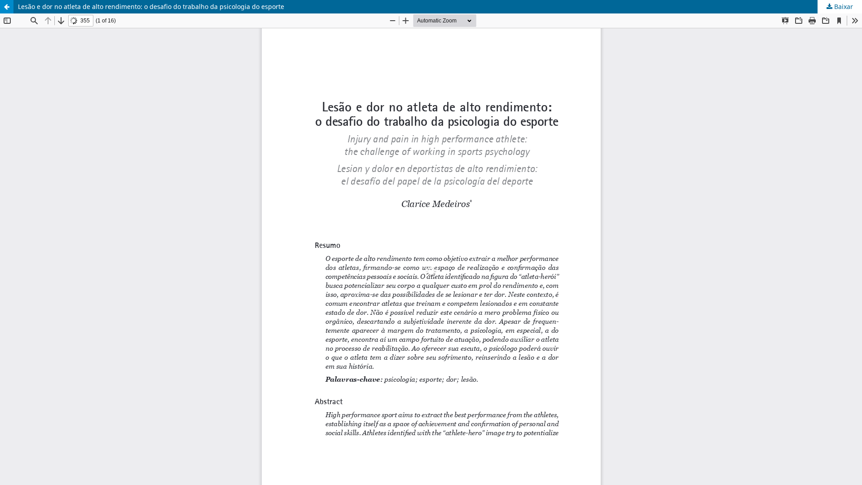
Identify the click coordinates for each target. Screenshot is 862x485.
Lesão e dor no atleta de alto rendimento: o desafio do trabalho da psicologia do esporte (151, 6)
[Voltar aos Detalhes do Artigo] (6, 6)
